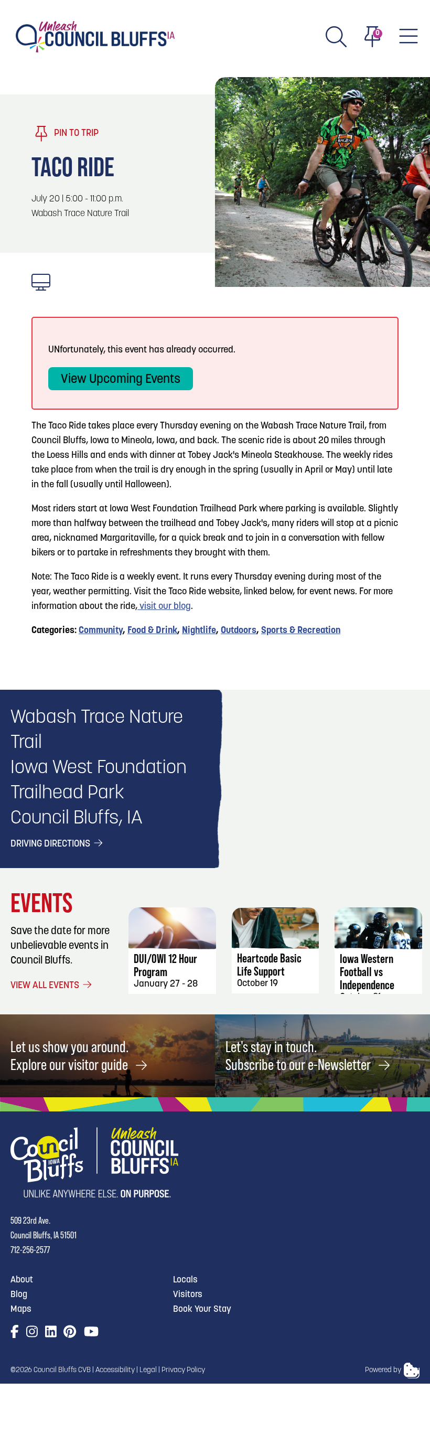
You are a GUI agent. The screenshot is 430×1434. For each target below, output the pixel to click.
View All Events (45, 986)
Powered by (383, 1370)
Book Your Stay (202, 1309)
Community (101, 631)
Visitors (187, 1294)
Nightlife (199, 631)
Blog (18, 1294)
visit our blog (164, 607)
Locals (185, 1280)
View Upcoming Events (120, 379)
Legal (148, 1370)
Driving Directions (51, 844)
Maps (20, 1309)
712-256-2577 (30, 1249)
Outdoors (238, 631)
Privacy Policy (183, 1370)
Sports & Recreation (300, 631)
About (21, 1280)
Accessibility (115, 1370)
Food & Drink (152, 631)
